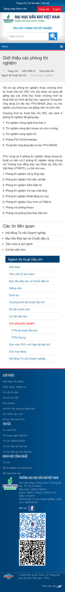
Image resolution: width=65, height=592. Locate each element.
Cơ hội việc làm (15, 249)
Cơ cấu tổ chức (11, 392)
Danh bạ (14, 295)
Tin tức (6, 462)
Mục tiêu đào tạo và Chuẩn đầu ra (29, 281)
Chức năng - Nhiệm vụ (14, 386)
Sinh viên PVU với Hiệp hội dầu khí (29, 344)
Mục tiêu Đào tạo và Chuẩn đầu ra (27, 238)
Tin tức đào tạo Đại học (15, 446)
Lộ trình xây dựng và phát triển (19, 408)
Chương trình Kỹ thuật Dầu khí (27, 302)
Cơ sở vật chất (10, 397)
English (56, 9)
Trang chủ (21, 3)
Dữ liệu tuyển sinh (19, 309)
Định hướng (9, 403)
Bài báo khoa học (12, 473)
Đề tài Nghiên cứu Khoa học (17, 467)
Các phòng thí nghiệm (22, 323)
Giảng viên (15, 288)
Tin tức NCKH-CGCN (14, 440)
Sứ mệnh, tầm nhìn (13, 414)
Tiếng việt (44, 9)
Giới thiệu (14, 267)
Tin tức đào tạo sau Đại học (17, 451)
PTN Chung (19, 337)
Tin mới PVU (9, 430)
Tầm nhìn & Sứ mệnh (19, 244)
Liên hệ (45, 3)
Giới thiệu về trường (13, 381)
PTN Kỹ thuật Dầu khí (24, 330)
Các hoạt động (17, 351)
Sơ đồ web (33, 3)
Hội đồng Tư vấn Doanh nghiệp (25, 233)
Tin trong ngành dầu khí (15, 435)
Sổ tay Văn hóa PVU (14, 419)
